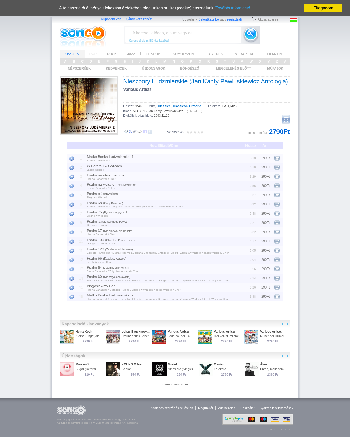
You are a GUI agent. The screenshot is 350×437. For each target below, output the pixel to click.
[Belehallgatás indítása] (71, 158)
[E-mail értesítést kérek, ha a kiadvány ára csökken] (126, 132)
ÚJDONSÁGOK (153, 69)
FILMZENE (275, 54)
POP (93, 54)
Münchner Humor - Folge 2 (278, 336)
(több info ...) (194, 111)
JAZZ (131, 54)
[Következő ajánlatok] (287, 324)
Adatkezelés (226, 408)
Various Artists (137, 89)
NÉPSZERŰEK (79, 69)
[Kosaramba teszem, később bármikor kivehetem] (286, 119)
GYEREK (216, 54)
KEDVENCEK (116, 69)
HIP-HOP (153, 54)
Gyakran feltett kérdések (276, 408)
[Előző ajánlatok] (281, 324)
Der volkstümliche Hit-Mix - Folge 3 (238, 336)
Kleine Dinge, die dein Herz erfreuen (101, 336)
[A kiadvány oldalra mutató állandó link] (135, 132)
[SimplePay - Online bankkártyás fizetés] (258, 423)
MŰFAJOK (275, 69)
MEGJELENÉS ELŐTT (233, 69)
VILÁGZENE (244, 54)
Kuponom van (111, 19)
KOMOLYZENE (184, 54)
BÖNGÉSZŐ (189, 69)
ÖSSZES (72, 54)
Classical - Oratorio (187, 106)
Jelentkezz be (209, 19)
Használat (247, 408)
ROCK (112, 54)
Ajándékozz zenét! (138, 19)
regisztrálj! (235, 19)
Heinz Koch (84, 331)
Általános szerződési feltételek (172, 408)
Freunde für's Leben (136, 336)
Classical (164, 106)
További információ (232, 8)
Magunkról (205, 408)
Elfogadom (323, 8)
